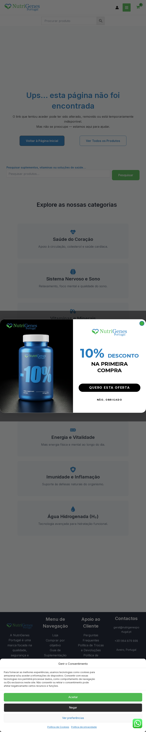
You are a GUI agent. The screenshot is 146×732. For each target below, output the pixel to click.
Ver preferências (73, 718)
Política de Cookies (58, 727)
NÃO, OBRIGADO (109, 399)
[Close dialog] (142, 323)
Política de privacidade (84, 727)
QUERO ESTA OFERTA (109, 387)
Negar (73, 707)
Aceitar (73, 697)
